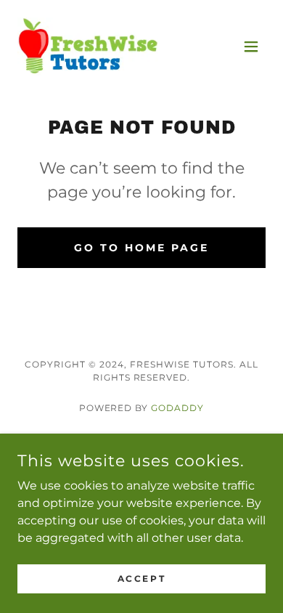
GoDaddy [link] (177, 407)
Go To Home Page (141, 247)
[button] (251, 46)
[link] (87, 46)
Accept (141, 578)
